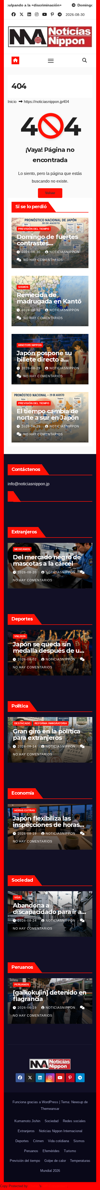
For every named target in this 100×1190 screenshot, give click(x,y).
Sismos (23, 287)
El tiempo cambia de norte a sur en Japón (48, 414)
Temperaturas (80, 1161)
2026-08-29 (32, 368)
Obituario (21, 897)
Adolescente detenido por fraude (46, 996)
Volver (50, 193)
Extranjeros (26, 1131)
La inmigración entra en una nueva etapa (48, 734)
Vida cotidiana (58, 1141)
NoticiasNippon (64, 252)
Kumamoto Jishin (27, 1121)
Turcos (19, 549)
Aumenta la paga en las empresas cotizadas (48, 821)
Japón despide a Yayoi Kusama (46, 908)
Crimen (38, 1141)
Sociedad (51, 1121)
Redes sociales (74, 1121)
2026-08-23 (28, 833)
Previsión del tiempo (33, 228)
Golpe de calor (55, 1161)
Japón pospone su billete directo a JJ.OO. (44, 359)
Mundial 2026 (50, 1171)
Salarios (21, 810)
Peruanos (21, 984)
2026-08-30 (32, 252)
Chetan (34, 1186)
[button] (84, 60)
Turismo (70, 1151)
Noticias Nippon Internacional (60, 1131)
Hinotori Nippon (30, 345)
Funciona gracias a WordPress (36, 1102)
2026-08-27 (28, 920)
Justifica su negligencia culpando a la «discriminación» (48, 563)
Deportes (22, 1141)
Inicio (12, 101)
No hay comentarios (43, 260)
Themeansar (50, 1109)
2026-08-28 (28, 572)
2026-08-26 (28, 746)
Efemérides (51, 1151)
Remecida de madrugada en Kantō (49, 298)
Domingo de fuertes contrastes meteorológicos (47, 243)
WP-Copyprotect (55, 1186)
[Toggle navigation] (50, 60)
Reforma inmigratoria (30, 723)
